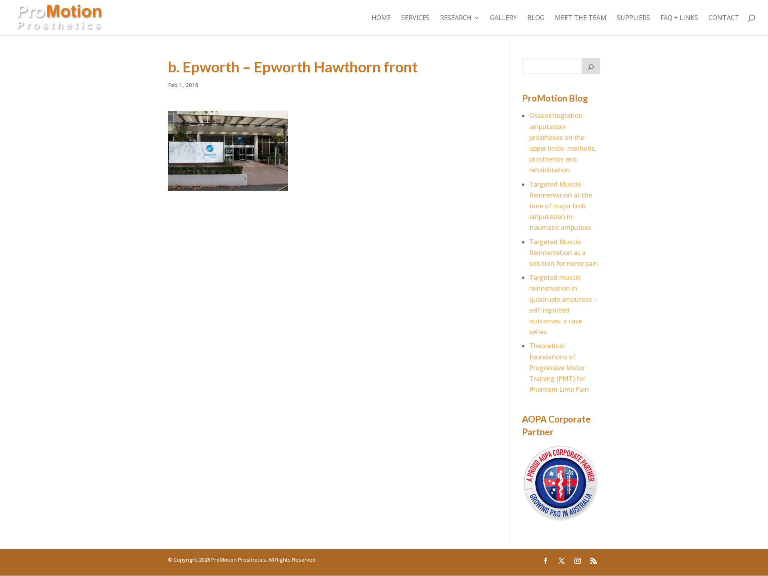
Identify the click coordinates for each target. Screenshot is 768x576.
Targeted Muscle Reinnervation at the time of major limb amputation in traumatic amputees (560, 206)
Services (415, 18)
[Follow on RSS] (593, 560)
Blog (535, 18)
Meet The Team (580, 18)
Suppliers (633, 18)
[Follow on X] (561, 560)
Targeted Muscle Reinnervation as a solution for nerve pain (563, 252)
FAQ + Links (679, 18)
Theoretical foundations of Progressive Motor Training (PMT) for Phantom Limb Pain (559, 367)
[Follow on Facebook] (545, 560)
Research (456, 18)
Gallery (503, 18)
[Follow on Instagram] (577, 560)
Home (381, 18)
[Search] (591, 66)
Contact (723, 18)
